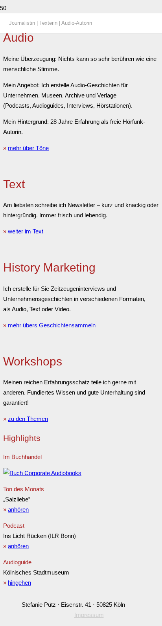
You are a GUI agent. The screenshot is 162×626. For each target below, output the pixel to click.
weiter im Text (25, 231)
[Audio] (42, 473)
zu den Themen (28, 418)
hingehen (19, 582)
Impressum (89, 614)
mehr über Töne (28, 148)
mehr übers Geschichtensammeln (52, 325)
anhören (18, 509)
